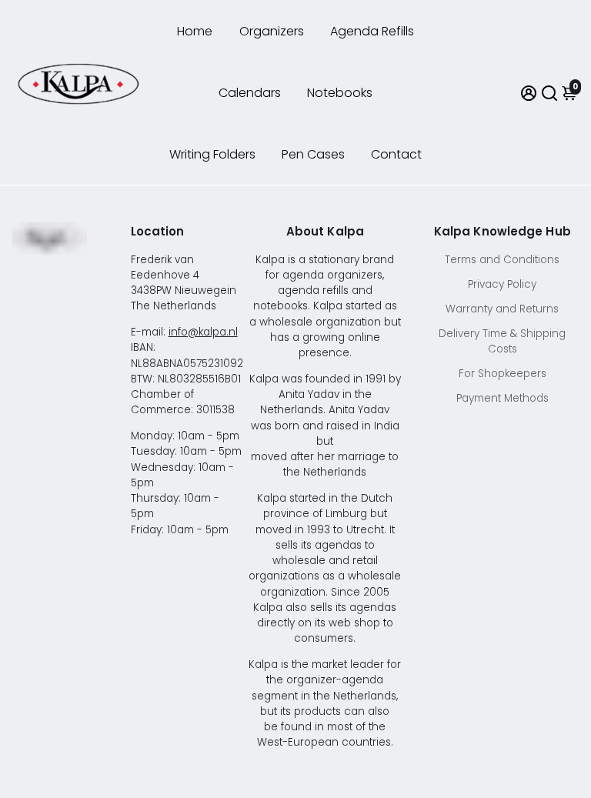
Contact (396, 154)
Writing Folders (212, 154)
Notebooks (339, 93)
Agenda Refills (372, 31)
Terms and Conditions (502, 259)
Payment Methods (502, 398)
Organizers (271, 31)
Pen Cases (313, 154)
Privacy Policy (502, 284)
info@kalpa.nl (203, 332)
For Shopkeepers (502, 373)
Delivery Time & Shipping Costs (502, 341)
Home (194, 31)
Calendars (250, 93)
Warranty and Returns (502, 309)
